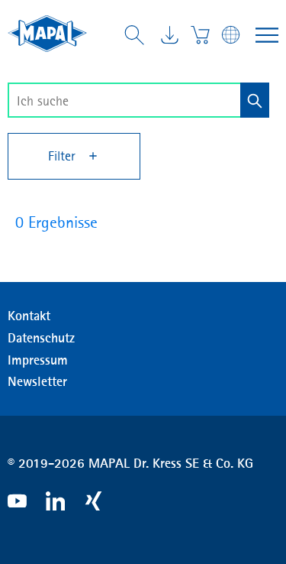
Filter (63, 155)
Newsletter (37, 381)
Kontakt (29, 315)
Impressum (38, 360)
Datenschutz (41, 337)
